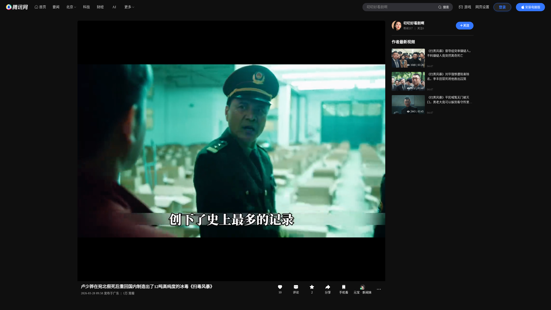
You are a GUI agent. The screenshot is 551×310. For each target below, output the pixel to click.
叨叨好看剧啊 (414, 23)
